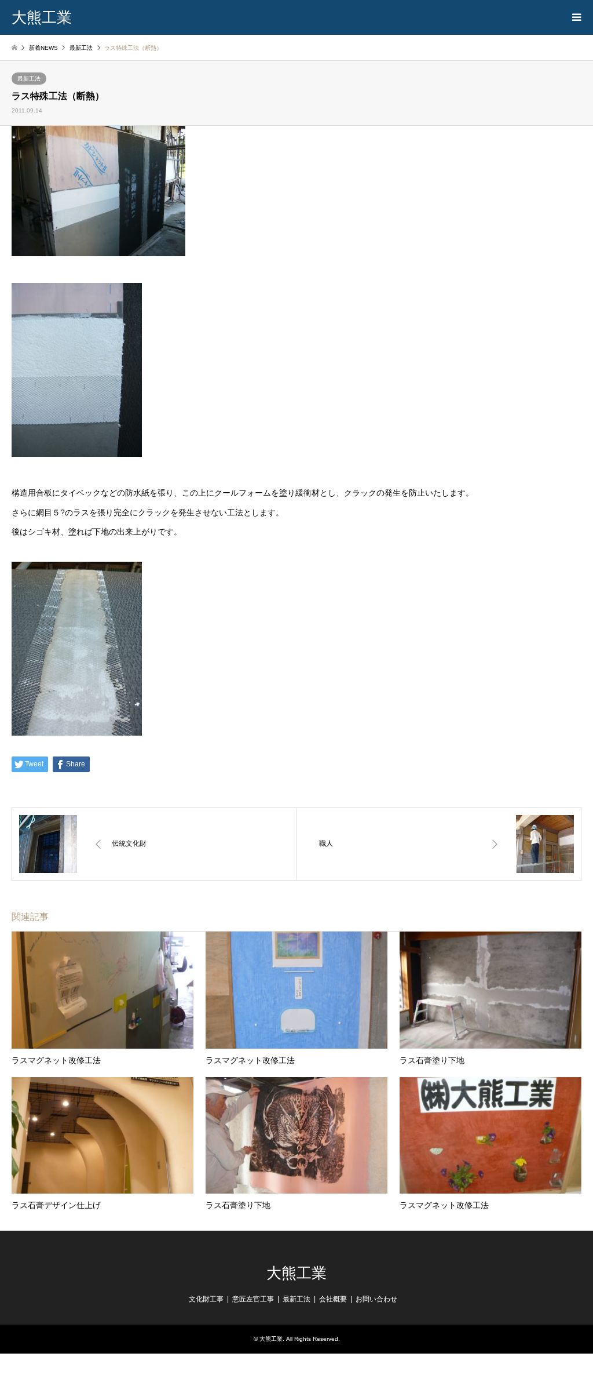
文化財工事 (206, 1299)
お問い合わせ (376, 1299)
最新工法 (29, 78)
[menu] (575, 17)
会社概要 (333, 1299)
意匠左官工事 (253, 1299)
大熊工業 (296, 1273)
